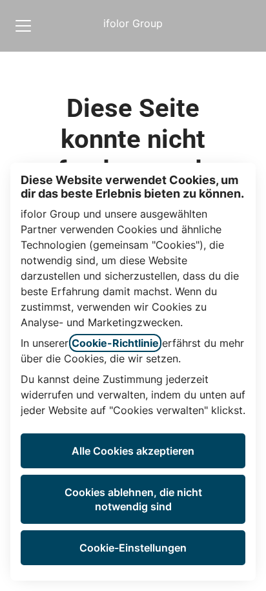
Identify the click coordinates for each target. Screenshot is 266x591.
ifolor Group (133, 23)
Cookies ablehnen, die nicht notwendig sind (133, 499)
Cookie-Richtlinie (115, 343)
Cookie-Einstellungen (133, 547)
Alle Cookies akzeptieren (133, 450)
